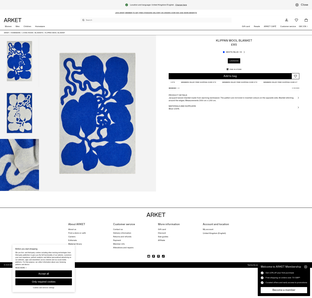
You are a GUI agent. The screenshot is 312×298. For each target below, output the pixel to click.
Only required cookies (43, 281)
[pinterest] (158, 256)
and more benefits (188, 13)
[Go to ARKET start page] (12, 20)
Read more (21, 268)
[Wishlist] (296, 20)
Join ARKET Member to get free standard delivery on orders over (145, 13)
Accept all (43, 273)
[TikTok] (163, 256)
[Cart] (306, 20)
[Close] (305, 266)
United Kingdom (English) (214, 233)
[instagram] (148, 256)
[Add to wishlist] (295, 76)
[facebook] (153, 256)
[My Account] (287, 20)
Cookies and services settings (43, 288)
